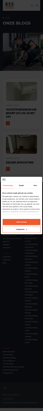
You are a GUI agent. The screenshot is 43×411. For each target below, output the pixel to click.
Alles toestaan (21, 222)
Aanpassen (20, 229)
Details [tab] (21, 185)
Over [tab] (35, 185)
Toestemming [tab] (8, 185)
